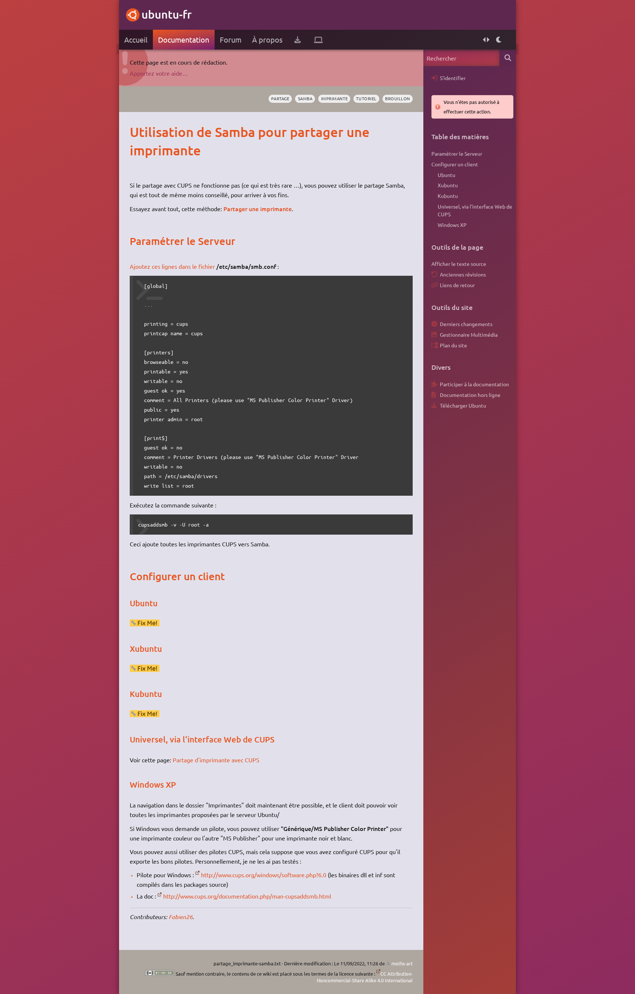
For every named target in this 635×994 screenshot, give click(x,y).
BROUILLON (397, 98)
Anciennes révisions (463, 274)
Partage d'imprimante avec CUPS (216, 759)
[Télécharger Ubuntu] (297, 40)
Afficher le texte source (458, 263)
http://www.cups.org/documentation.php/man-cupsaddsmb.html (247, 896)
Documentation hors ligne (470, 394)
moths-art (402, 963)
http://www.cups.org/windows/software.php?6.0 (263, 874)
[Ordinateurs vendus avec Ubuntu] (318, 40)
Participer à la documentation (474, 384)
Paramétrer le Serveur (456, 153)
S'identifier (453, 78)
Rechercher (507, 58)
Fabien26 (181, 917)
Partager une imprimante (257, 209)
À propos (267, 39)
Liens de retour (457, 285)
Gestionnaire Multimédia (469, 334)
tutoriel (366, 98)
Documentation (183, 39)
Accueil (135, 39)
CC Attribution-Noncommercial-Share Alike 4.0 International (365, 976)
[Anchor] (137, 132)
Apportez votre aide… (159, 73)
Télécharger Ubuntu (463, 405)
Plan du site (453, 345)
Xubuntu (448, 185)
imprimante (334, 98)
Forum (230, 39)
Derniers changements (466, 324)
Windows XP (452, 224)
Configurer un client (454, 164)
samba (305, 98)
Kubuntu (448, 195)
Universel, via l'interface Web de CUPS (475, 210)
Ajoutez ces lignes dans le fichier (172, 266)
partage (280, 98)
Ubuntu (446, 174)
